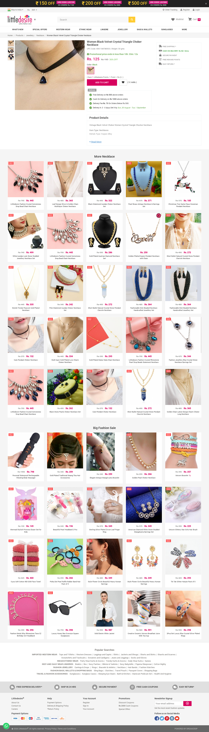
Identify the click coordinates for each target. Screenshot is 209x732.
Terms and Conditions (67, 728)
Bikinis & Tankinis (110, 664)
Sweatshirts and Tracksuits (73, 657)
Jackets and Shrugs (129, 654)
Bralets (78, 664)
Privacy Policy (50, 728)
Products (19, 35)
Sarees (148, 660)
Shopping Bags (150, 670)
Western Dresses (83, 654)
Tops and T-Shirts (66, 654)
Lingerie (104, 29)
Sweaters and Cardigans (98, 657)
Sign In (86, 705)
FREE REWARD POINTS (171, 59)
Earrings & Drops (82, 667)
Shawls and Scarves (166, 654)
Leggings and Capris (102, 654)
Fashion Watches (147, 667)
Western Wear (63, 29)
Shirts (116, 654)
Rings (94, 667)
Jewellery (123, 29)
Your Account (88, 709)
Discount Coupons (126, 702)
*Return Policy (53, 709)
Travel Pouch (121, 670)
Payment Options (54, 702)
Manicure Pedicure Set (142, 673)
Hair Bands (132, 667)
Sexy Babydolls (126, 664)
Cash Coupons (128, 705)
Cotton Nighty (160, 664)
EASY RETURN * (169, 64)
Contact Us (16, 705)
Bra (85, 664)
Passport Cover (135, 670)
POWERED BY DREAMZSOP (186, 728)
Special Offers (40, 29)
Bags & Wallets (144, 29)
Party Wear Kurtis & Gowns (92, 660)
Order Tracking (171, 9)
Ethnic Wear (85, 29)
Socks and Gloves (139, 657)
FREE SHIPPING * (169, 46)
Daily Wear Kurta (135, 660)
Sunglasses (167, 29)
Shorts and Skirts (147, 654)
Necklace (40, 35)
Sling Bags (98, 670)
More (184, 29)
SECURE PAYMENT (170, 55)
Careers (14, 709)
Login (197, 9)
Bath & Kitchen (123, 673)
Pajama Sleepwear (143, 664)
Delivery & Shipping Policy (58, 705)
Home (10, 35)
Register (186, 9)
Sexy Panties (94, 664)
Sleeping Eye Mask (106, 673)
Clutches (109, 670)
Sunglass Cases (89, 673)
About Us (15, 702)
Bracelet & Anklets (107, 667)
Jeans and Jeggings (120, 657)
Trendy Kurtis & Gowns (116, 660)
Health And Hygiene (162, 673)
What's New (17, 29)
